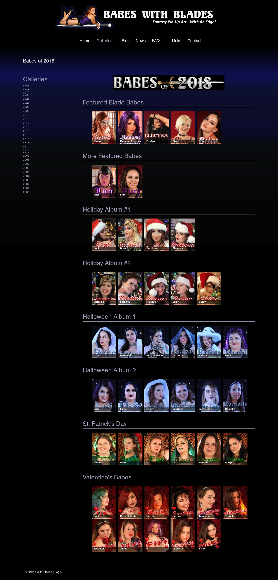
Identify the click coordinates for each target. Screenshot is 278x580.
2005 (26, 172)
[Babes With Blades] (137, 17)
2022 (26, 102)
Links (176, 40)
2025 (26, 90)
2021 (26, 106)
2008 (26, 159)
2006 (26, 168)
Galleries (104, 40)
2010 (26, 151)
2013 (26, 139)
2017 (26, 123)
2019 (26, 115)
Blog (126, 40)
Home (85, 40)
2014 (26, 135)
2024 (26, 94)
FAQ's (157, 40)
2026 (26, 86)
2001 (26, 188)
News (141, 40)
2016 (26, 127)
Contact (194, 40)
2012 (26, 143)
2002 (26, 184)
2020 (26, 111)
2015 (26, 131)
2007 (26, 163)
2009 (26, 155)
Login (58, 572)
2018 (26, 119)
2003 (26, 180)
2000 (26, 192)
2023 (26, 98)
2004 (26, 176)
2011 (26, 147)
